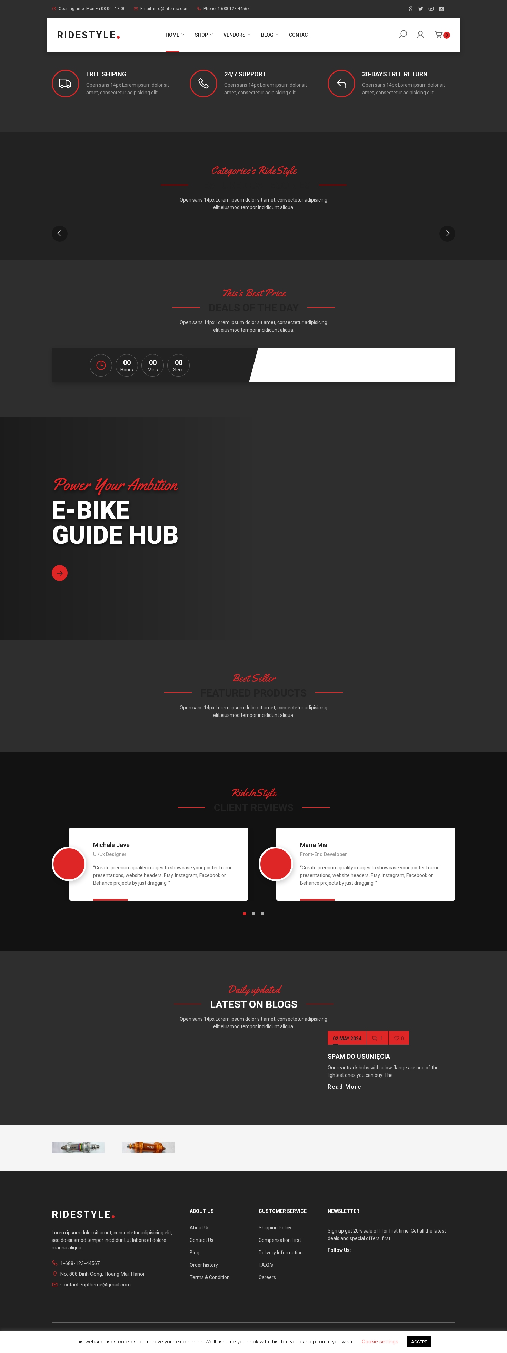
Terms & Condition (210, 1277)
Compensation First (280, 1240)
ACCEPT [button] (419, 1341)
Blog (267, 35)
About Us (200, 1227)
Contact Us (201, 1240)
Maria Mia (313, 844)
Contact (299, 35)
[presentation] (60, 234)
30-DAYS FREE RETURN (395, 74)
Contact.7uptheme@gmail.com (95, 1285)
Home (172, 35)
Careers (267, 1277)
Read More (344, 1086)
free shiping (106, 74)
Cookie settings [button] (380, 1342)
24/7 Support (245, 74)
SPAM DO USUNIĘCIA (359, 1056)
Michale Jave (111, 844)
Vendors (234, 35)
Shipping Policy (275, 1227)
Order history (204, 1265)
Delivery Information (281, 1252)
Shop (201, 35)
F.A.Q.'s (266, 1265)
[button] (244, 913)
